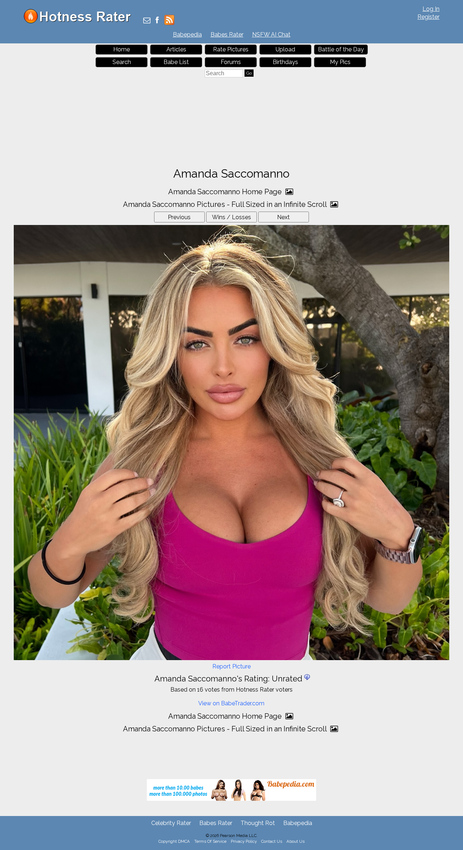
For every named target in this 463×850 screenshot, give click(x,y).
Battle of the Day (341, 49)
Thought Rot (258, 823)
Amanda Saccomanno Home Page (226, 191)
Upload (285, 49)
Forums (231, 62)
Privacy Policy (244, 841)
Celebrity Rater (171, 823)
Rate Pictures (231, 49)
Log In (430, 8)
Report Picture (231, 666)
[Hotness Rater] (80, 21)
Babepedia (187, 34)
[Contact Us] (146, 20)
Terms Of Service (210, 841)
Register (428, 16)
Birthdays (285, 62)
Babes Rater (227, 34)
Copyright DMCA (174, 841)
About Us (295, 841)
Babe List (176, 62)
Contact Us (271, 841)
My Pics (340, 62)
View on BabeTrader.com (231, 703)
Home (121, 49)
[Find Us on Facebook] (157, 20)
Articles (176, 49)
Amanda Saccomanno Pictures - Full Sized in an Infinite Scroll (225, 204)
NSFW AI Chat (271, 34)
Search (121, 62)
